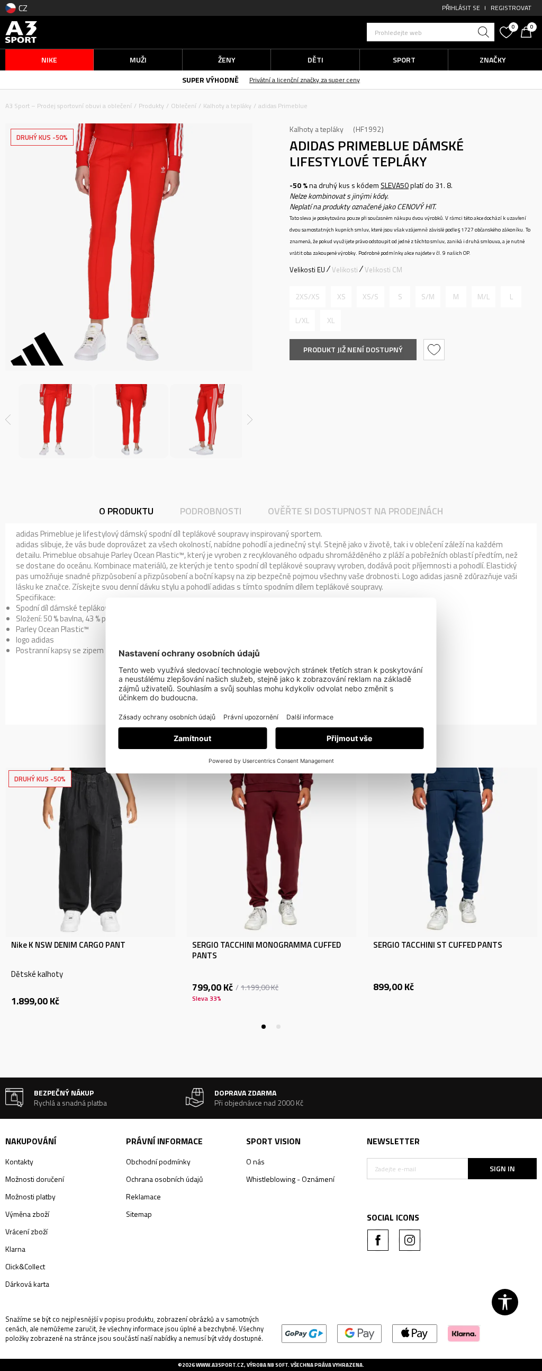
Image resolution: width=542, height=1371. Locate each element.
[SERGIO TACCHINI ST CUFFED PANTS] (452, 852)
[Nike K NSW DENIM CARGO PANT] (90, 852)
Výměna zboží (27, 1213)
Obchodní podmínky (158, 1161)
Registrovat (511, 8)
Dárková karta (27, 1283)
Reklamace (143, 1196)
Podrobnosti (210, 511)
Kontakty (19, 1161)
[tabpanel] (90, 898)
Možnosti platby (30, 1196)
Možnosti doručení (34, 1179)
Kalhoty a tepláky (227, 106)
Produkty (151, 106)
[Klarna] (464, 1333)
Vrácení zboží (26, 1231)
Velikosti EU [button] (307, 269)
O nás (255, 1161)
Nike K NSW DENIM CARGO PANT (68, 945)
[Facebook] (378, 1240)
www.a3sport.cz (220, 1365)
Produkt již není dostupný (353, 349)
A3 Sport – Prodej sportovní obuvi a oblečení (68, 106)
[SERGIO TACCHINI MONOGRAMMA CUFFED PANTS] (271, 852)
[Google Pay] (359, 1333)
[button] (430, 32)
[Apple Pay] (414, 1333)
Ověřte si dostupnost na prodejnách (355, 511)
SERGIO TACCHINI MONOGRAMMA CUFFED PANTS (266, 950)
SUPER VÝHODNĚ (210, 79)
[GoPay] (304, 1333)
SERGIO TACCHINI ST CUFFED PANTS (437, 945)
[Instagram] (409, 1240)
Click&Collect (25, 1266)
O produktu (126, 511)
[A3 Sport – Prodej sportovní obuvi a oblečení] (21, 31)
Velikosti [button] (345, 269)
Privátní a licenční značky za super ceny (304, 80)
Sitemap (139, 1213)
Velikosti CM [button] (383, 269)
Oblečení (183, 106)
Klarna (15, 1248)
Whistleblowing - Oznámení (290, 1179)
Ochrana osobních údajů (164, 1179)
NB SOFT (277, 1365)
